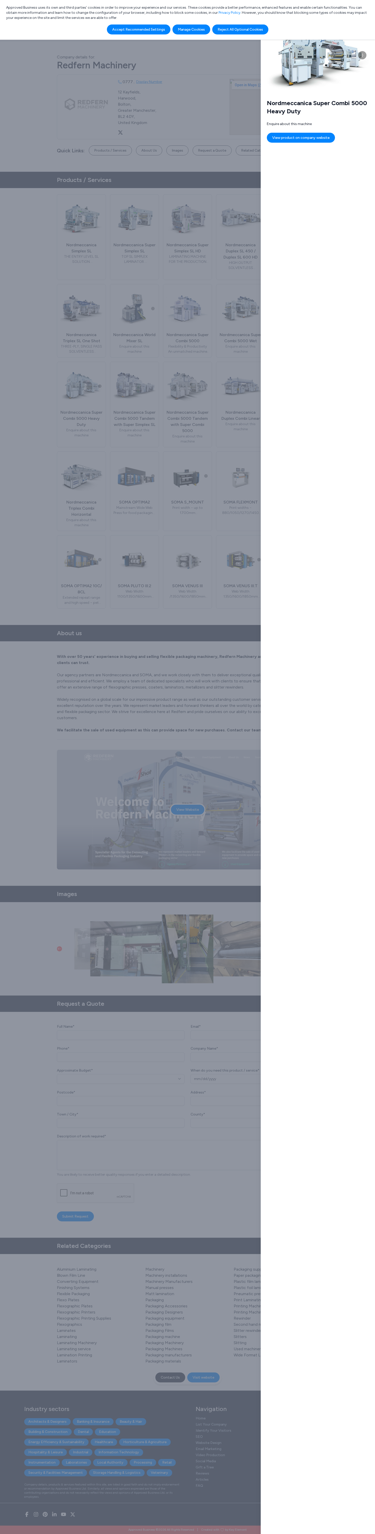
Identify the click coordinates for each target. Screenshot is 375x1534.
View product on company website (301, 138)
